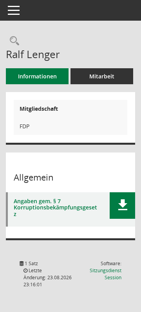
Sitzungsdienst (105, 274)
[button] (122, 205)
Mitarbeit (101, 76)
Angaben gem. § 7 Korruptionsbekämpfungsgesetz (55, 208)
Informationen (37, 76)
